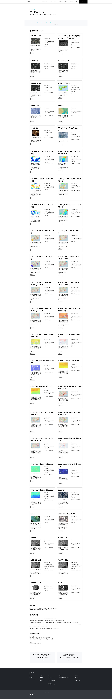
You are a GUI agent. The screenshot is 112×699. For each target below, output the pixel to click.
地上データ (40, 18)
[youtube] (30, 694)
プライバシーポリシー (33, 692)
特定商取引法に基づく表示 (62, 692)
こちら (58, 620)
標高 (47, 22)
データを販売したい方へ (51, 681)
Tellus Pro (49, 683)
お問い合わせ (72, 1)
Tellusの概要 (31, 677)
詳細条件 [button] (55, 24)
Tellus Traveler (50, 677)
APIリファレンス (77, 680)
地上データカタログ (41, 680)
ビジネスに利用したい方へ (51, 680)
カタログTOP (41, 677)
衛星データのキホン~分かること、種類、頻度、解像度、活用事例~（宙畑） (40, 637)
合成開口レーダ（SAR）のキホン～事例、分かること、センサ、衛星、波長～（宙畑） (41, 639)
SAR (39, 22)
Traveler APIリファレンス (41, 609)
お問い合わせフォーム (49, 628)
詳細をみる (32, 76)
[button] (76, 1)
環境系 (52, 22)
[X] (34, 694)
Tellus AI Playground (51, 684)
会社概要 (44, 692)
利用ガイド (49, 608)
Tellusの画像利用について (71, 692)
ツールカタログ (41, 681)
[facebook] (32, 694)
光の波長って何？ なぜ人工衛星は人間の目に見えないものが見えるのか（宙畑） (41, 638)
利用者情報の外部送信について (52, 692)
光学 (43, 22)
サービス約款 (39, 692)
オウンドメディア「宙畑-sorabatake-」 (64, 677)
